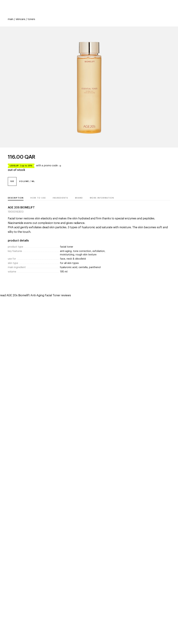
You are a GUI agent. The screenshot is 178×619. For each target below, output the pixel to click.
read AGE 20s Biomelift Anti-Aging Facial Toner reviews (35, 295)
